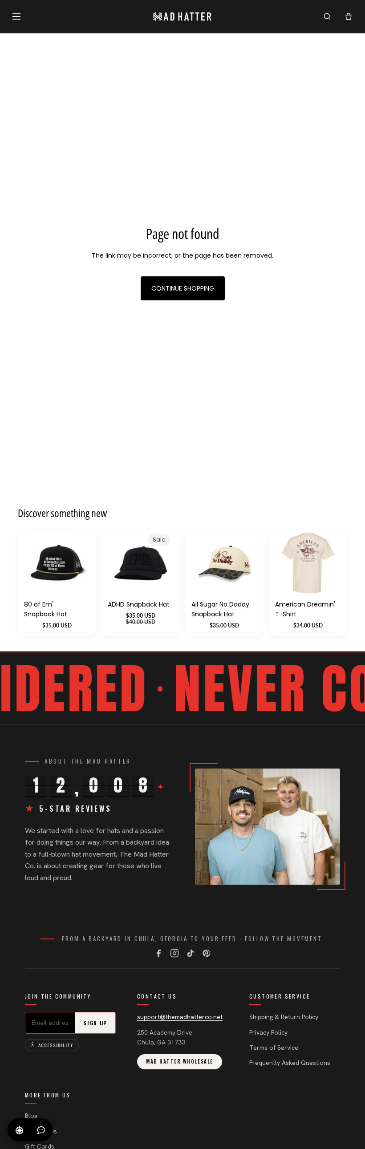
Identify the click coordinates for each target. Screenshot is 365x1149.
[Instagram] (174, 953)
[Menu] (16, 16)
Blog (31, 1116)
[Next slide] (331, 563)
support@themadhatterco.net (180, 1017)
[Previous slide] (285, 563)
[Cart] (348, 16)
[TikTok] (190, 953)
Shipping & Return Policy (283, 1017)
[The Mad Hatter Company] (182, 16)
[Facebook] (158, 953)
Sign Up (95, 1023)
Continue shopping (182, 288)
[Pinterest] (206, 953)
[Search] (327, 16)
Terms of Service (273, 1048)
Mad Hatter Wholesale (179, 1061)
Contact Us (41, 1131)
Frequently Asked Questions (289, 1063)
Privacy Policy (268, 1032)
